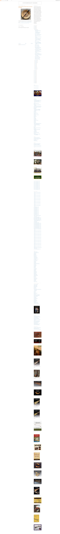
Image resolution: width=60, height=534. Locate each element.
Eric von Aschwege (35, 260)
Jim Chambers (35, 265)
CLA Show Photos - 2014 (36, 210)
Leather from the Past (36, 302)
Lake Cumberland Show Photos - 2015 (37, 225)
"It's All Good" (35, 99)
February (36, 68)
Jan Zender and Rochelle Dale (36, 263)
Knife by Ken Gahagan (37, 45)
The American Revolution (36, 322)
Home (25, 43)
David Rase (35, 111)
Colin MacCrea (35, 290)
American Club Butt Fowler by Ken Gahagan (38, 30)
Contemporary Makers (30, 2)
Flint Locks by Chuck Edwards (37, 294)
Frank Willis (35, 261)
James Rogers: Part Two (36, 120)
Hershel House (35, 116)
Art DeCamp (35, 253)
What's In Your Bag (35, 140)
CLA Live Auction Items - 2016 (37, 185)
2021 (35, 71)
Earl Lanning (35, 112)
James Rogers (35, 119)
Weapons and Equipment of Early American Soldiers (37, 134)
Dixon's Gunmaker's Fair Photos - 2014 (37, 218)
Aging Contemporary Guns (36, 103)
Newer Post (20, 43)
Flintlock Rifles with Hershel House (37, 143)
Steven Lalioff (35, 277)
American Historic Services (36, 252)
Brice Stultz (35, 287)
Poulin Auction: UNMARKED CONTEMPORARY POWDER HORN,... (38, 43)
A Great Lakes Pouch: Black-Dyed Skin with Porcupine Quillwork (37, 100)
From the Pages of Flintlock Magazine (37, 138)
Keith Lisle (35, 267)
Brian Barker (35, 108)
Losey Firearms (35, 268)
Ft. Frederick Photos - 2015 (36, 222)
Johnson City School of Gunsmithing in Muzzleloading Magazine (37, 123)
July (35, 63)
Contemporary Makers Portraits (37, 137)
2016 (35, 75)
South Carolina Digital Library (37, 321)
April (35, 66)
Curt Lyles (35, 291)
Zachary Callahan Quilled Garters (38, 34)
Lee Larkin (35, 126)
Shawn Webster (35, 131)
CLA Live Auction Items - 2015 (37, 184)
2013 (35, 78)
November (36, 60)
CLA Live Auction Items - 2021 (37, 189)
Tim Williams (35, 279)
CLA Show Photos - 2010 (36, 207)
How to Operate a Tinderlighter (37, 144)
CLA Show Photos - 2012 (36, 209)
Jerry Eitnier (35, 264)
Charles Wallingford (36, 257)
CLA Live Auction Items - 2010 (37, 181)
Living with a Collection (36, 139)
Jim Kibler (35, 266)
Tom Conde (35, 133)
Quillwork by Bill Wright (37, 58)
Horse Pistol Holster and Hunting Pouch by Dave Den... (38, 50)
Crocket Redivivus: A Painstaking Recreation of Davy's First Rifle (37, 109)
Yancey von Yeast (35, 281)
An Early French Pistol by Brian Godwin (37, 106)
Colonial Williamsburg (36, 317)
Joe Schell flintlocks (36, 298)
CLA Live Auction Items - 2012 (37, 182)
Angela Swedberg (35, 285)
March (35, 67)
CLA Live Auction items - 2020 (37, 188)
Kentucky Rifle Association (36, 328)
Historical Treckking (36, 296)
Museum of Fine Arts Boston (36, 318)
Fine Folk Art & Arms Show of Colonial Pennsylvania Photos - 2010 (37, 220)
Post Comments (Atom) (23, 44)
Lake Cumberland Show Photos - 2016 (37, 226)
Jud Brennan (35, 299)
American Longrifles (36, 284)
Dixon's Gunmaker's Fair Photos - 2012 (37, 217)
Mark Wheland (35, 271)
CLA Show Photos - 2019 (36, 214)
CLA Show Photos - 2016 (36, 212)
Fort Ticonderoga (35, 221)
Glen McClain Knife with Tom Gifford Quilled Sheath (38, 32)
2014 (35, 77)
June (35, 64)
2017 (35, 74)
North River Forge (35, 274)
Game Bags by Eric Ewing (36, 114)
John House (35, 122)
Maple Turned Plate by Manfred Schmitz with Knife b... (38, 47)
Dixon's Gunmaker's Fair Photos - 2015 (37, 219)
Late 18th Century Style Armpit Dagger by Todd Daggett (38, 39)
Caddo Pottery (35, 256)
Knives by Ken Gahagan (37, 46)
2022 (35, 70)
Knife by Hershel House (37, 56)
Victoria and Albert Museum (36, 324)
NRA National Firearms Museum (37, 320)
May (35, 65)
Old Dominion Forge (36, 275)
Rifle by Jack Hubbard (37, 41)
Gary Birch (35, 115)
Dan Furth (35, 292)
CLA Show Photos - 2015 (36, 211)
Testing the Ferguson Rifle (36, 132)
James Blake (35, 118)
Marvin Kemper (35, 272)
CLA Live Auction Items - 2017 (37, 186)
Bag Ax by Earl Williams (37, 33)
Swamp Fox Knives (35, 278)
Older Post (32, 43)
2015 (35, 76)
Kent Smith (35, 301)
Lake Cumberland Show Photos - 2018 (37, 227)
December (36, 29)
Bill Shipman (35, 254)
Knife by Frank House (37, 44)
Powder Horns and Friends (36, 303)
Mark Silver (35, 270)
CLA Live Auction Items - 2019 (37, 187)
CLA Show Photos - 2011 (36, 208)
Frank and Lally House (36, 113)
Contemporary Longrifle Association (37, 327)
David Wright (35, 259)
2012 (35, 79)
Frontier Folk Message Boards (36, 295)
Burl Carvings (35, 288)
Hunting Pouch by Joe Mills (37, 57)
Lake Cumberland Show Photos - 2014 (37, 224)
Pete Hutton (35, 128)
